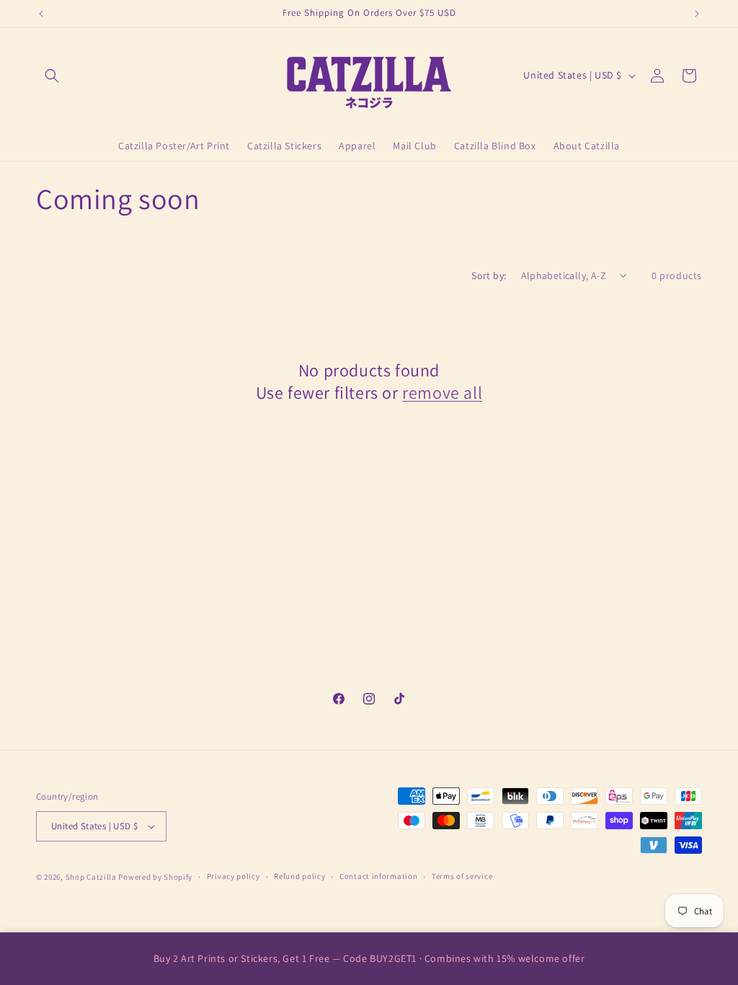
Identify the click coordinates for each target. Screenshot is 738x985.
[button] (52, 76)
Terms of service (462, 876)
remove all (442, 392)
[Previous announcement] (41, 13)
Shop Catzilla (91, 877)
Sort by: (488, 275)
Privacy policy (233, 876)
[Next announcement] (697, 13)
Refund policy (299, 876)
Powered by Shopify (155, 877)
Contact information (378, 876)
